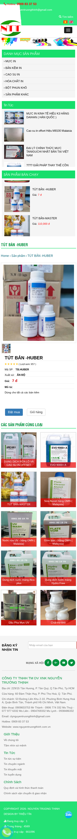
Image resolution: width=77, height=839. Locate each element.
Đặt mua (14, 412)
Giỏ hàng (36, 412)
